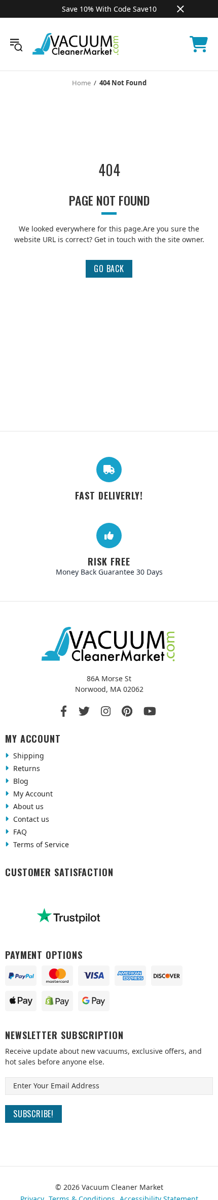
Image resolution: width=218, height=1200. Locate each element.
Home (81, 83)
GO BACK (109, 268)
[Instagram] (106, 711)
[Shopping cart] (199, 44)
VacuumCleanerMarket (76, 44)
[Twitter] (84, 711)
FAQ (19, 832)
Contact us (30, 819)
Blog (19, 781)
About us (27, 806)
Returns (25, 768)
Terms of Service (40, 844)
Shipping (27, 755)
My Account (32, 793)
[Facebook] (64, 711)
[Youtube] (149, 711)
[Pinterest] (127, 711)
